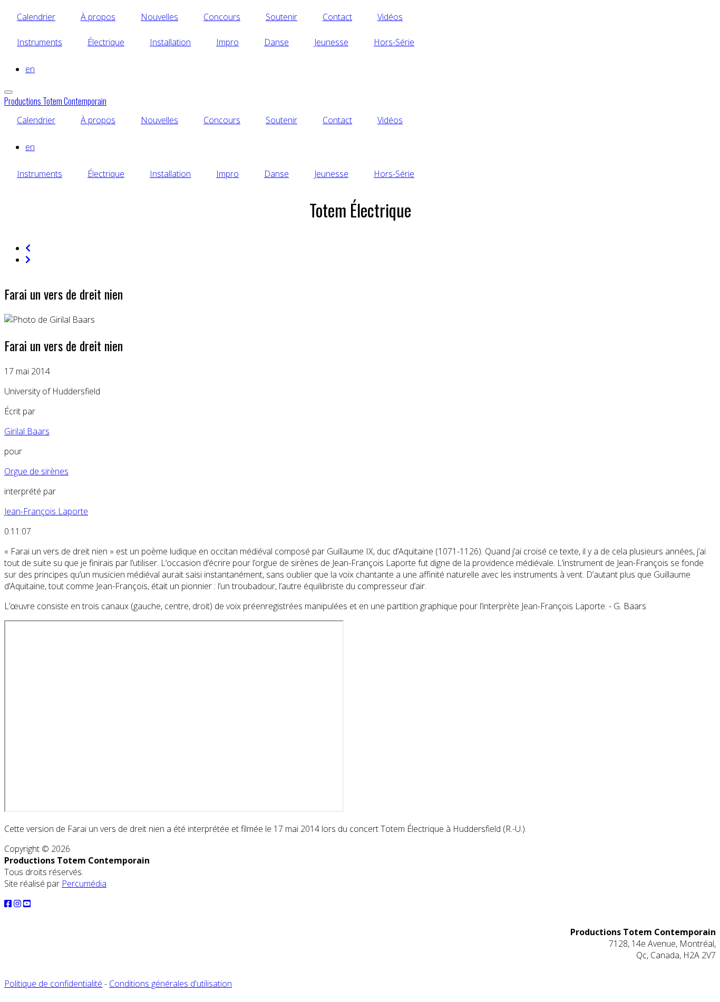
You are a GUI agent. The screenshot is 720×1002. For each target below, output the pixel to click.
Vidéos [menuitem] (390, 17)
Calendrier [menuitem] (36, 17)
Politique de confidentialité (53, 983)
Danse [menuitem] (276, 42)
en (30, 69)
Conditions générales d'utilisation (170, 983)
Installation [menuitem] (170, 42)
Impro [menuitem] (227, 42)
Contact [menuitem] (337, 17)
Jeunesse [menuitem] (331, 42)
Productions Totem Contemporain (55, 101)
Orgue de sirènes (36, 471)
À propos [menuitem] (98, 17)
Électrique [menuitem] (105, 42)
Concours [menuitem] (221, 17)
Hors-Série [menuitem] (394, 42)
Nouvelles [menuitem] (159, 17)
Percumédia (84, 883)
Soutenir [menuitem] (281, 17)
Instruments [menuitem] (39, 42)
